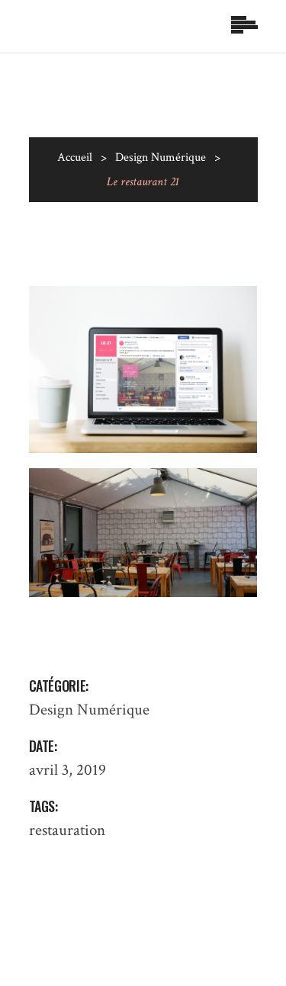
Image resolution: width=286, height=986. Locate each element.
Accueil (74, 157)
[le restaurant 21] (143, 532)
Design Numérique (160, 157)
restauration (67, 830)
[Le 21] (143, 369)
